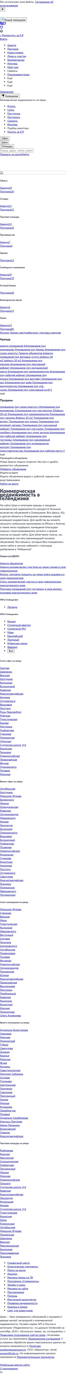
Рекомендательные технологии (35, 1357)
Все (11, 650)
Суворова (5, 734)
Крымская (6, 748)
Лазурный (13, 639)
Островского (7, 701)
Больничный (7, 686)
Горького (5, 1183)
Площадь (7, 146)
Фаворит (12, 647)
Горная (4, 1099)
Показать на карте (11, 154)
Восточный (6, 935)
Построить (13, 117)
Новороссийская (10, 756)
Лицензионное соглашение (44, 1338)
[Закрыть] (2, 9)
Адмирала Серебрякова (14, 1118)
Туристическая (8, 719)
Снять (10, 109)
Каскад (11, 621)
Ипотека (12, 63)
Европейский (15, 636)
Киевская (5, 690)
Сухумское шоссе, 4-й (13, 745)
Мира (3, 920)
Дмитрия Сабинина (11, 1074)
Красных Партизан (11, 1121)
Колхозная (6, 682)
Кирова (4, 723)
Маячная (5, 715)
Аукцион (12, 1274)
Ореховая (5, 1033)
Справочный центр (18, 1263)
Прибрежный (8, 993)
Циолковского (8, 946)
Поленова (6, 847)
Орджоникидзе (9, 814)
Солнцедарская (9, 1161)
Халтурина (6, 679)
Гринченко (6, 1088)
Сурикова (5, 858)
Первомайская (8, 759)
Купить (11, 106)
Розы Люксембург (10, 712)
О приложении (9, 1368)
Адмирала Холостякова (14, 1030)
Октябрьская (7, 788)
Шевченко (6, 671)
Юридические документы (22, 1266)
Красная (5, 1008)
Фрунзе (4, 763)
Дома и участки (16, 56)
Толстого (5, 708)
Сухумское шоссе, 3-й (13, 1209)
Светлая (4, 668)
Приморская (7, 737)
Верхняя (5, 675)
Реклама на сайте (17, 1288)
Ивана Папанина (10, 1125)
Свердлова (6, 876)
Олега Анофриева (10, 1015)
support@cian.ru (9, 1353)
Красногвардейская (11, 693)
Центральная (8, 1085)
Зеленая (5, 1052)
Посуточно (13, 113)
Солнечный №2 (16, 628)
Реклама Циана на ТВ (20, 1277)
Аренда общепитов (11, 563)
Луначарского (8, 767)
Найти (25, 154)
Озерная (5, 1132)
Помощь (12, 1295)
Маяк (10, 632)
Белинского (7, 799)
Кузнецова (6, 1107)
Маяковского (8, 818)
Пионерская (7, 971)
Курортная (6, 862)
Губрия (4, 1044)
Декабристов (8, 1110)
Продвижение (15, 1292)
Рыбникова (6, 1150)
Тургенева (6, 1081)
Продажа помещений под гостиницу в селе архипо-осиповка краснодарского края (31, 590)
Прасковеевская (9, 1253)
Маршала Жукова (10, 796)
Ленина (4, 803)
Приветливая (7, 953)
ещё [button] (2, 393)
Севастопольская (10, 1070)
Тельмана (5, 752)
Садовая (5, 938)
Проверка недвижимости (22, 1303)
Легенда (12, 607)
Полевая (5, 770)
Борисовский (8, 1129)
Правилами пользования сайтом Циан (22, 1335)
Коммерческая (15, 60)
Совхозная (6, 1092)
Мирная (4, 1103)
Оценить (12, 120)
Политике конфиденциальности (20, 1347)
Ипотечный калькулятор (21, 1299)
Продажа (12, 49)
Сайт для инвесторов (20, 1310)
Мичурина (6, 726)
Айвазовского (8, 891)
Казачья (4, 1055)
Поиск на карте (16, 1270)
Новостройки (15, 52)
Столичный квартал (19, 625)
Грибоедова (7, 730)
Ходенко (5, 697)
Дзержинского (8, 832)
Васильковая (7, 986)
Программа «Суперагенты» (23, 1281)
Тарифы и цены (16, 1284)
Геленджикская (9, 807)
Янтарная (5, 960)
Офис (4, 138)
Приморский (7, 1041)
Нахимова (6, 865)
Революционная (9, 1245)
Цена (4, 142)
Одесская (5, 741)
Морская (5, 774)
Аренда (11, 45)
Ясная (3, 1063)
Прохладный (7, 1096)
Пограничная (7, 895)
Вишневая (6, 704)
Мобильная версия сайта (15, 1364)
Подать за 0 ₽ (15, 131)
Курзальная (6, 854)
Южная (4, 975)
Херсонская (7, 1157)
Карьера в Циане (17, 1306)
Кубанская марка (17, 643)
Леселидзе (6, 825)
